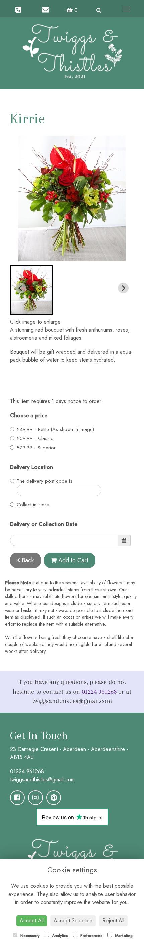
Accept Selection (73, 920)
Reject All (113, 920)
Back (27, 560)
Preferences (90, 936)
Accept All (32, 920)
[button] (31, 290)
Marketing (123, 936)
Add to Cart (72, 560)
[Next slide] (123, 288)
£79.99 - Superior (36, 447)
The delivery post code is (44, 481)
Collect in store (33, 504)
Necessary (29, 936)
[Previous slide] (20, 288)
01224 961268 (99, 691)
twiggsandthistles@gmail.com (42, 779)
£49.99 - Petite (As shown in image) (55, 429)
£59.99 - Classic (35, 438)
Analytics (59, 936)
